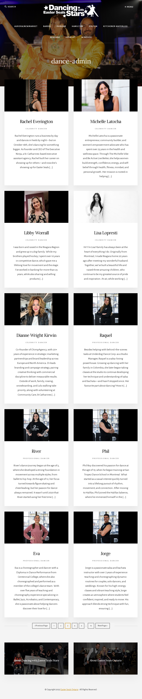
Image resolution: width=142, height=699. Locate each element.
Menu (130, 7)
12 (92, 626)
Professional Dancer (105, 342)
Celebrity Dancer (36, 129)
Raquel (106, 335)
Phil (105, 451)
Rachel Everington (36, 121)
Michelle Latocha (105, 121)
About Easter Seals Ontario (106, 660)
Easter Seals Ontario (69, 689)
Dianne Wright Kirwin (36, 335)
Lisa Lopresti (105, 232)
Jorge (105, 553)
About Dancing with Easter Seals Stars (36, 660)
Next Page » (102, 627)
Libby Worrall (36, 232)
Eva (36, 553)
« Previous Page (41, 627)
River (36, 451)
